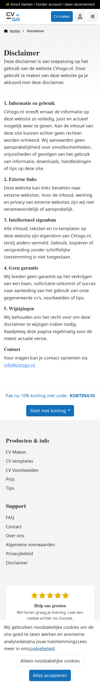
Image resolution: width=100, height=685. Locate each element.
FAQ (10, 517)
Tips (10, 488)
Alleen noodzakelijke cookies (50, 661)
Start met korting (48, 410)
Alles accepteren (50, 675)
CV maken (62, 16)
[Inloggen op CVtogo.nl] (80, 16)
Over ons (15, 535)
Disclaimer (17, 563)
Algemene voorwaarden (30, 544)
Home (15, 31)
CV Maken (16, 452)
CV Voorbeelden (22, 470)
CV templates (19, 461)
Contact (14, 526)
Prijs (10, 479)
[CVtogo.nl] (13, 16)
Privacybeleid (19, 553)
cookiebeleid (41, 648)
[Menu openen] (92, 16)
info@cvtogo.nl (19, 365)
